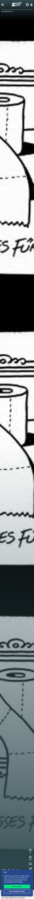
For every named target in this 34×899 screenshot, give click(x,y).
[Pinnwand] (30, 864)
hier (21, 882)
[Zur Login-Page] (31, 5)
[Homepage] (17, 4)
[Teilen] (30, 869)
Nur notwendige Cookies (17, 891)
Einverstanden (17, 886)
